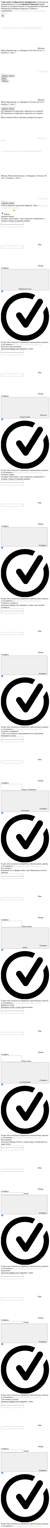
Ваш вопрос (27, 926)
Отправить (42, 545)
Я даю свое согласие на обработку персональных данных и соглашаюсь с (24, 343)
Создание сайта (7, 210)
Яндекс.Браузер (32, 11)
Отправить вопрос (34, 946)
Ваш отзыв (26, 1061)
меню (4, 78)
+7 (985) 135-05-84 (8, 106)
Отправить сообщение (34, 809)
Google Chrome (19, 11)
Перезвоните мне (25, 289)
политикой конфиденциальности (28, 344)
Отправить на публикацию (33, 1081)
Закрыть (5, 81)
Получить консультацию (33, 416)
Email (26, 1194)
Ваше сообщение (29, 790)
